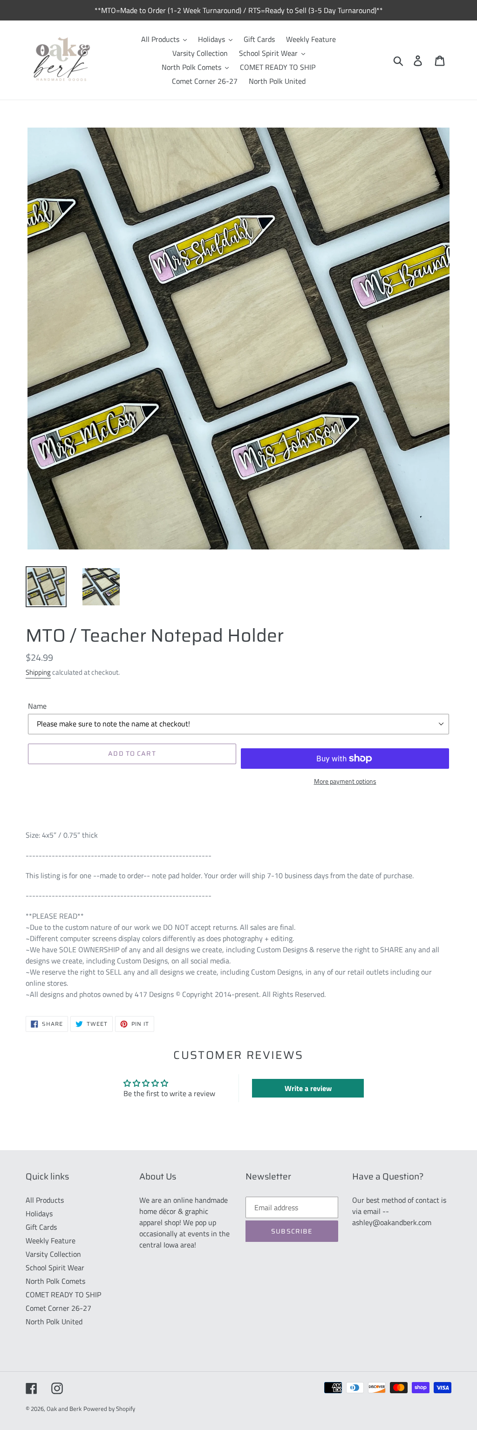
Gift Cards (41, 1227)
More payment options (345, 781)
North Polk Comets (55, 1281)
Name (37, 706)
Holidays (39, 1213)
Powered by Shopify (109, 1408)
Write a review (308, 1088)
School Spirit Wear (55, 1267)
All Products (45, 1200)
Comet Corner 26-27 (58, 1308)
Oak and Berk (64, 1408)
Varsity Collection (53, 1254)
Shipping (38, 672)
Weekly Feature (50, 1240)
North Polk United (54, 1321)
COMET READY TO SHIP (63, 1294)
